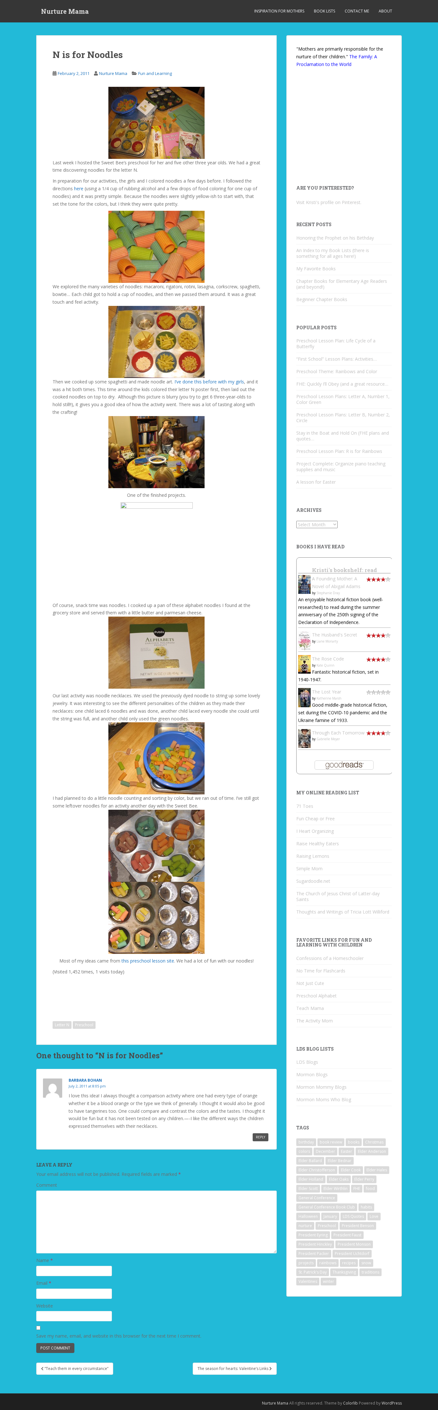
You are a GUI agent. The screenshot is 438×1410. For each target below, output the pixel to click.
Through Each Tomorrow (338, 733)
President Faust (347, 1235)
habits (366, 1207)
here (79, 188)
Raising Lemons (312, 856)
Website (44, 1306)
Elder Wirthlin (336, 1188)
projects (306, 1263)
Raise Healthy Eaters (317, 843)
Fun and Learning (155, 73)
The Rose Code (328, 659)
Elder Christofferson (317, 1170)
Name (44, 1260)
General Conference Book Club (327, 1207)
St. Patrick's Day (313, 1272)
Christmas (374, 1142)
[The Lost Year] (304, 697)
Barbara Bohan (85, 1080)
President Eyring (313, 1235)
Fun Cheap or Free (315, 819)
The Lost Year (326, 692)
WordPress (392, 1403)
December (325, 1151)
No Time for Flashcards (320, 971)
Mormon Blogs (312, 1074)
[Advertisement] (105, 993)
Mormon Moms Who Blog (323, 1099)
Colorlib (350, 1403)
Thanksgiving (344, 1272)
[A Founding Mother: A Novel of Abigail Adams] (304, 584)
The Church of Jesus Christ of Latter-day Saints (338, 896)
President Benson (358, 1225)
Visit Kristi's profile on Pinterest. (328, 202)
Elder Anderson (372, 1151)
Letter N (62, 1025)
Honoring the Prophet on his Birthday (335, 238)
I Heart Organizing (315, 831)
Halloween (308, 1216)
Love (374, 1216)
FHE (356, 1188)
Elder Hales (376, 1170)
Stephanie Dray (328, 593)
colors (304, 1151)
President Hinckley (315, 1244)
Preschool (84, 1025)
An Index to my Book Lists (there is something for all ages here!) (332, 253)
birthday (306, 1142)
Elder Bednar (339, 1160)
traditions (370, 1272)
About (385, 11)
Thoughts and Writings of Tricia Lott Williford (342, 912)
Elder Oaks (339, 1179)
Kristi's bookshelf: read (344, 570)
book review (331, 1142)
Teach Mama (310, 1008)
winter (328, 1281)
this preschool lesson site (148, 961)
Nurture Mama (65, 11)
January (330, 1216)
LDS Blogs (307, 1062)
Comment (46, 1185)
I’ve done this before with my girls (208, 382)
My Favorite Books (316, 269)
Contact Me (357, 11)
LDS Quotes (353, 1216)
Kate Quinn (325, 665)
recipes (349, 1263)
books (353, 1142)
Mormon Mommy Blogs (321, 1087)
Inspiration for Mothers (279, 11)
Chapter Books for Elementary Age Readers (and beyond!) (341, 284)
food (370, 1188)
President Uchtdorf (352, 1253)
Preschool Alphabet (316, 996)
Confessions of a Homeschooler (330, 958)
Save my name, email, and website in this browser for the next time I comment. (118, 1336)
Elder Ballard (310, 1160)
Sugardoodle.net (313, 881)
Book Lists (324, 11)
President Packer (314, 1253)
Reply (260, 1137)
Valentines (308, 1281)
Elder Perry (364, 1179)
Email (43, 1283)
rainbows (327, 1263)
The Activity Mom (314, 1021)
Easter (346, 1151)
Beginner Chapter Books (321, 299)
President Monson (354, 1244)
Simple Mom (309, 868)
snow (366, 1263)
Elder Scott (308, 1188)
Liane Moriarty (327, 641)
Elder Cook (351, 1170)
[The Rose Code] (304, 664)
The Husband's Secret (334, 635)
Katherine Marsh (328, 698)
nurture (305, 1225)
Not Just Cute (310, 983)
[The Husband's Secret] (304, 640)
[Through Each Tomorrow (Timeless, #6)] (304, 738)
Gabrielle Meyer (328, 739)
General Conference (317, 1198)
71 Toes (304, 806)
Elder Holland (311, 1179)
